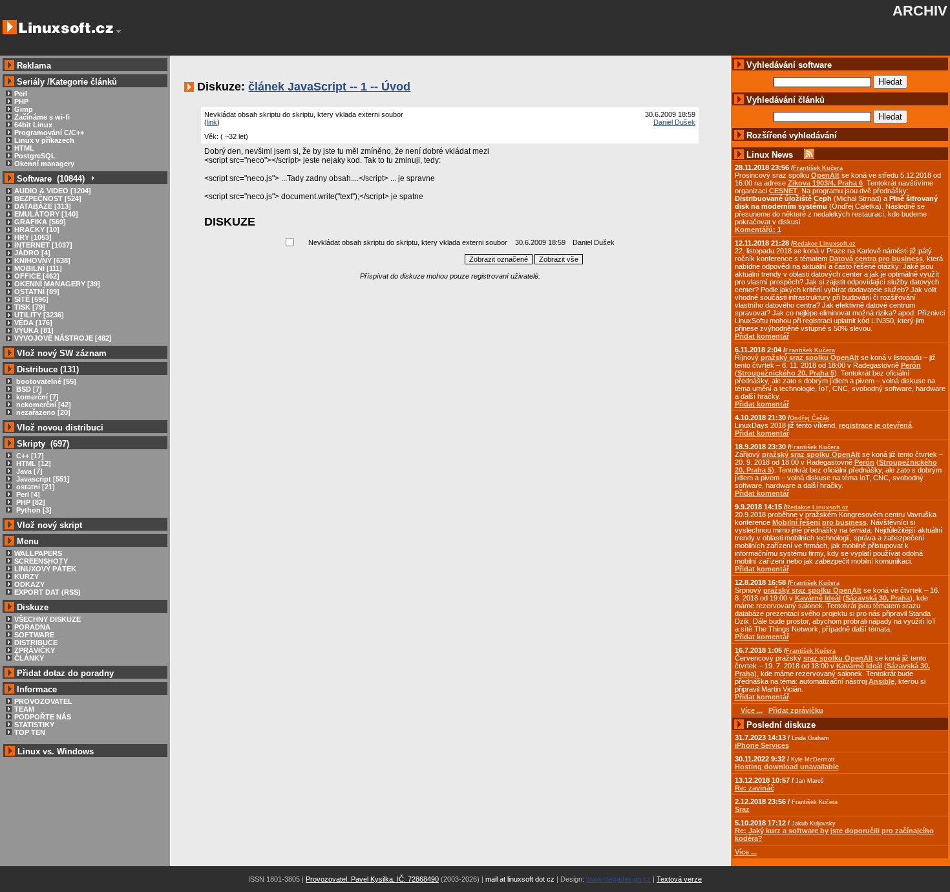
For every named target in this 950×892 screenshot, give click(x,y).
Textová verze (679, 879)
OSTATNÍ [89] (36, 291)
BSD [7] (28, 389)
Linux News (769, 155)
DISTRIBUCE (36, 642)
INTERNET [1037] (43, 245)
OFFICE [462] (36, 276)
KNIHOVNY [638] (42, 260)
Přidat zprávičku (795, 710)
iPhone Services (762, 745)
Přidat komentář (762, 336)
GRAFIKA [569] (40, 222)
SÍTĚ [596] (31, 299)
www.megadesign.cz (618, 879)
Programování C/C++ (49, 132)
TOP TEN (29, 732)
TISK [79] (29, 307)
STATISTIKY (34, 724)
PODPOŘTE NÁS (42, 717)
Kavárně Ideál (818, 598)
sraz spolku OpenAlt (838, 658)
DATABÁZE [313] (42, 206)
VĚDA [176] (33, 322)
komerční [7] (36, 397)
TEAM (24, 709)
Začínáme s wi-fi (42, 117)
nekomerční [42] (42, 405)
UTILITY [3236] (39, 315)
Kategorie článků (83, 82)
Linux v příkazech (44, 140)
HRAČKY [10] (36, 229)
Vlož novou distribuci (60, 427)
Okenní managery (44, 163)
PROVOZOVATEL (43, 701)
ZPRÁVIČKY (34, 650)
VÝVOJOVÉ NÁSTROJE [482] (63, 338)
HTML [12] (32, 463)
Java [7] (28, 471)
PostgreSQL (35, 156)
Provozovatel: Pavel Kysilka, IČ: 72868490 (372, 879)
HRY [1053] (33, 237)
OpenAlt (825, 175)
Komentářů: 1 (758, 229)
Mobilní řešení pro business (819, 522)
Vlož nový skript (49, 525)
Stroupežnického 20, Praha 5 (785, 373)
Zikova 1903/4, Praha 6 (825, 183)
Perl (20, 94)
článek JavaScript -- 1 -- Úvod (329, 86)
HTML (24, 148)
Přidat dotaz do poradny (64, 673)
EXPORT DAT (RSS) (47, 592)
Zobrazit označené (498, 259)
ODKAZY (29, 584)
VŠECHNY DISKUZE (47, 619)
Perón (911, 365)
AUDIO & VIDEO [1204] (52, 191)
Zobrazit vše (558, 259)
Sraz (742, 809)
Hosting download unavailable (787, 766)
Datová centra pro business (876, 258)
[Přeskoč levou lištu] (118, 32)
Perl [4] (27, 494)
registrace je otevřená (875, 425)
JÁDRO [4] (32, 253)
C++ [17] (29, 456)
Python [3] (33, 510)
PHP (21, 101)
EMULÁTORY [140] (46, 214)
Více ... (746, 852)
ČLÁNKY (29, 658)
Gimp (23, 109)
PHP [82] (29, 502)
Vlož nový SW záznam (62, 353)
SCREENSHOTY (41, 561)
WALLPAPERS (38, 553)
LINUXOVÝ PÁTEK (45, 569)
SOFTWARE (34, 635)
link (212, 122)
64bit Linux (33, 125)
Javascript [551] (42, 479)
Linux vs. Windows (55, 751)
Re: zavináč (754, 788)
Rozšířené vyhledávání (791, 135)
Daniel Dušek (674, 122)
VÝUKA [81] (34, 330)
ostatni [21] (34, 487)
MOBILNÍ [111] (38, 268)
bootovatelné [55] (45, 381)
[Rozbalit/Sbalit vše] (92, 179)
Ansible (881, 681)
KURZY (26, 576)
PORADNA (32, 627)
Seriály (31, 82)
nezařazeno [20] (42, 412)
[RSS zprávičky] (809, 155)
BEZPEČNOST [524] (47, 198)
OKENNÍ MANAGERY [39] (57, 284)
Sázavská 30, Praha (877, 598)
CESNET (783, 191)
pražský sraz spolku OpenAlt (810, 357)
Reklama (34, 65)
